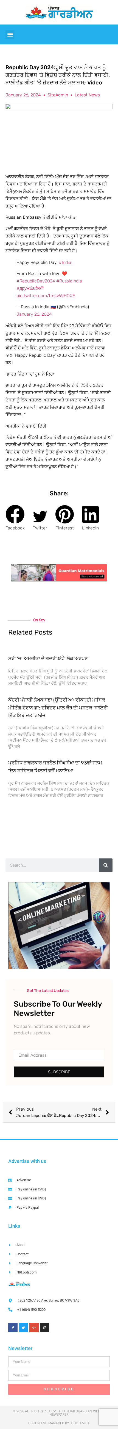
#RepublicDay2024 (35, 281)
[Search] (106, 865)
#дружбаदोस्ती (30, 288)
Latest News (87, 94)
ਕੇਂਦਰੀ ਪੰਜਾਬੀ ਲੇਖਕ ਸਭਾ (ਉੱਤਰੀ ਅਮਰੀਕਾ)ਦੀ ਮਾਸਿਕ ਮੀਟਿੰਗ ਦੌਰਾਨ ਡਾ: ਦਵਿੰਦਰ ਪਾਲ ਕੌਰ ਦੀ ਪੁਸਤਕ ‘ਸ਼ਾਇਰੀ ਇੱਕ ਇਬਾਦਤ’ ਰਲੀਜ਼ (58, 708)
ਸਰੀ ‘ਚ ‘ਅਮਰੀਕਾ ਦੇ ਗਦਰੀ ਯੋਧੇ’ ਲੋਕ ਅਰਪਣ (48, 659)
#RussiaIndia (69, 281)
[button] (10, 34)
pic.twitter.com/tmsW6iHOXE (45, 295)
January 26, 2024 (34, 314)
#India (65, 262)
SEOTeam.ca (80, 1423)
